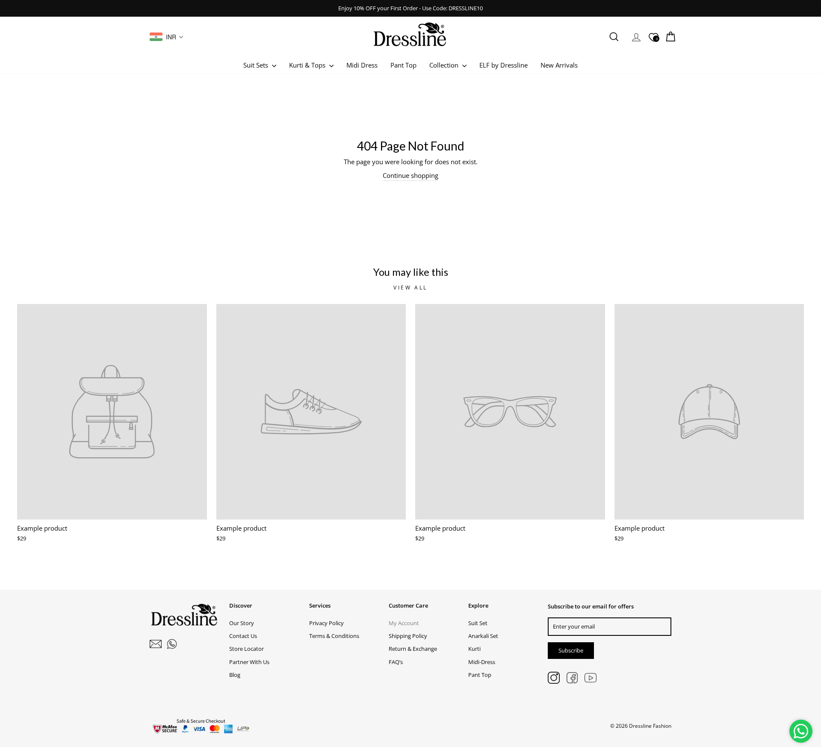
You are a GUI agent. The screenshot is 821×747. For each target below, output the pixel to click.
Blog (234, 675)
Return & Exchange (413, 649)
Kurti (474, 649)
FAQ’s (396, 662)
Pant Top (403, 65)
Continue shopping (410, 175)
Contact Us (243, 636)
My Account (404, 623)
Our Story (241, 623)
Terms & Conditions (334, 636)
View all (410, 287)
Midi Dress (362, 65)
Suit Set (477, 623)
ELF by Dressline (503, 65)
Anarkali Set (483, 636)
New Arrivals (559, 65)
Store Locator (246, 649)
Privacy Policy (326, 623)
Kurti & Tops (308, 65)
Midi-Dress (481, 662)
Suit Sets (256, 65)
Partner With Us (249, 662)
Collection (444, 65)
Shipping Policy (408, 636)
